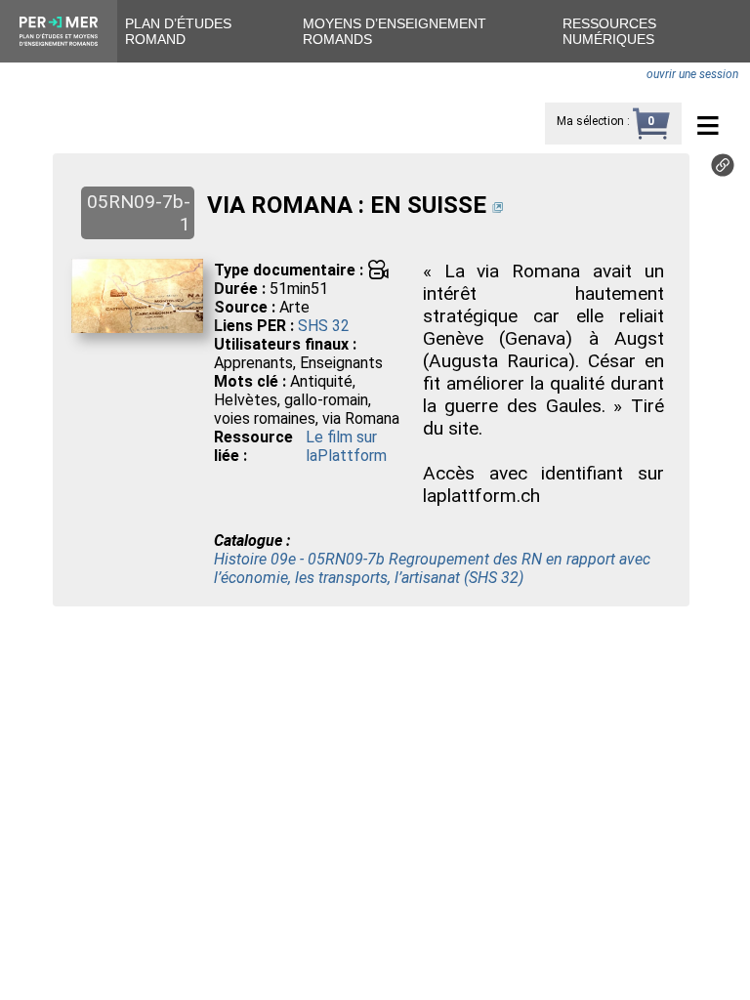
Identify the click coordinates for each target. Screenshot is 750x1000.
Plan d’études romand (178, 31)
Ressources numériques (609, 31)
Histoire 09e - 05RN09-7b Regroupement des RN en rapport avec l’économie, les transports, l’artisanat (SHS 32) (432, 568)
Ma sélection (590, 121)
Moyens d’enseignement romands (394, 31)
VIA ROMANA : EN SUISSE (346, 205)
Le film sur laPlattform (346, 446)
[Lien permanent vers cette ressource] (722, 171)
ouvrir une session (692, 74)
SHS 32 (324, 325)
